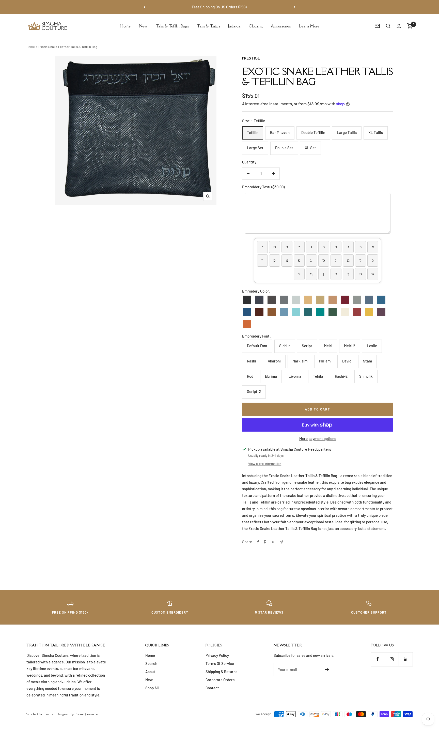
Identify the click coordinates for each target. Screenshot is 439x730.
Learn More (309, 25)
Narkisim (299, 361)
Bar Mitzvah (280, 132)
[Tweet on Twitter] (273, 542)
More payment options (317, 438)
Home (125, 25)
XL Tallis (375, 132)
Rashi (251, 361)
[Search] (388, 26)
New (143, 25)
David (346, 361)
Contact (212, 688)
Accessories (281, 25)
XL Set (310, 147)
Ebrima (271, 376)
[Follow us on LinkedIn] (406, 659)
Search (151, 663)
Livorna (295, 376)
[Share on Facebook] (258, 542)
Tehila (318, 376)
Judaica (234, 25)
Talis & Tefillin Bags (172, 25)
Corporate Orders (220, 679)
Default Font (257, 345)
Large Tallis (347, 132)
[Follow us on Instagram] (392, 659)
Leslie (372, 345)
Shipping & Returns (221, 671)
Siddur (284, 345)
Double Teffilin (313, 132)
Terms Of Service (220, 663)
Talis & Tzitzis (208, 25)
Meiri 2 (349, 345)
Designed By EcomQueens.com (78, 714)
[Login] (399, 26)
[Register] (327, 669)
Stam (367, 361)
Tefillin (252, 132)
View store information (264, 464)
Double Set (284, 147)
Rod (250, 376)
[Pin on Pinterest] (265, 542)
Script (307, 345)
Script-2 (254, 391)
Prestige (251, 58)
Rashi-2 (341, 376)
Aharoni (274, 361)
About (150, 671)
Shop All (152, 688)
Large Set (255, 147)
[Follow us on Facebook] (378, 659)
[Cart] (410, 25)
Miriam (325, 361)
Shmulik (366, 376)
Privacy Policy (217, 655)
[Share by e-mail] (281, 542)
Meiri (328, 345)
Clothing (256, 25)
